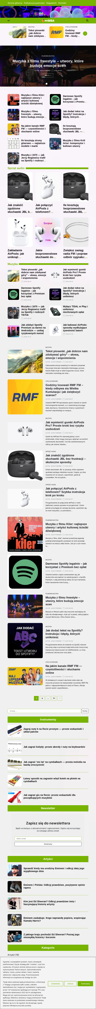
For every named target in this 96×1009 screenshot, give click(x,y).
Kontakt (62, 3)
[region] (48, 983)
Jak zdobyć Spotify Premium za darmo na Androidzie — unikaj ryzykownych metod (33, 329)
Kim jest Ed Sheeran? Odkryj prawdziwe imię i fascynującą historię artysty (49, 903)
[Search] (87, 20)
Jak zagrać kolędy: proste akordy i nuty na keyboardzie (54, 747)
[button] (85, 33)
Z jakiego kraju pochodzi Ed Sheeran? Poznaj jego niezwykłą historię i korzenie (51, 936)
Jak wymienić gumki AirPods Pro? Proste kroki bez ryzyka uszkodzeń (65, 426)
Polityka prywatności (34, 3)
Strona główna (15, 3)
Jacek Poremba (45, 70)
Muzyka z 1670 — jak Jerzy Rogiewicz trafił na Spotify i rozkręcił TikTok (33, 159)
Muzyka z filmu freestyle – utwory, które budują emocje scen (32, 115)
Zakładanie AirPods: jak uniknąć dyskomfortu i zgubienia (17, 257)
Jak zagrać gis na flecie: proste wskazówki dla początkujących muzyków (49, 796)
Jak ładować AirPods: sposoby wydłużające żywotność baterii (75, 328)
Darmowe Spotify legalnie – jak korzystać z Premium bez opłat (74, 100)
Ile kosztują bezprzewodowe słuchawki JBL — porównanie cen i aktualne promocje (73, 131)
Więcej (47, 75)
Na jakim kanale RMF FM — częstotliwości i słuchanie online (33, 129)
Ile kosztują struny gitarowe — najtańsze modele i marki (33, 143)
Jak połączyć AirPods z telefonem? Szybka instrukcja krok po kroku (47, 211)
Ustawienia (55, 984)
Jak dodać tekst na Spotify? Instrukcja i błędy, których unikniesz (74, 115)
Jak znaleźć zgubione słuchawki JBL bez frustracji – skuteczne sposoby (20, 213)
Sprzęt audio (51, 451)
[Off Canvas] (9, 20)
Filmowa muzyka (48, 56)
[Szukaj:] (44, 711)
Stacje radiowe (71, 27)
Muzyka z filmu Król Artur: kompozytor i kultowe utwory (74, 143)
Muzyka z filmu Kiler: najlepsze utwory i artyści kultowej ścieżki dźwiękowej (33, 99)
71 (54, 698)
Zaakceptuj (85, 984)
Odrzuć (70, 984)
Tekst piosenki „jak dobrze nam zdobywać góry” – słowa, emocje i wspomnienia (67, 355)
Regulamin (51, 3)
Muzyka (31, 27)
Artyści (11, 955)
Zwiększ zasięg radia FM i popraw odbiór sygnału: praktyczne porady (75, 255)
